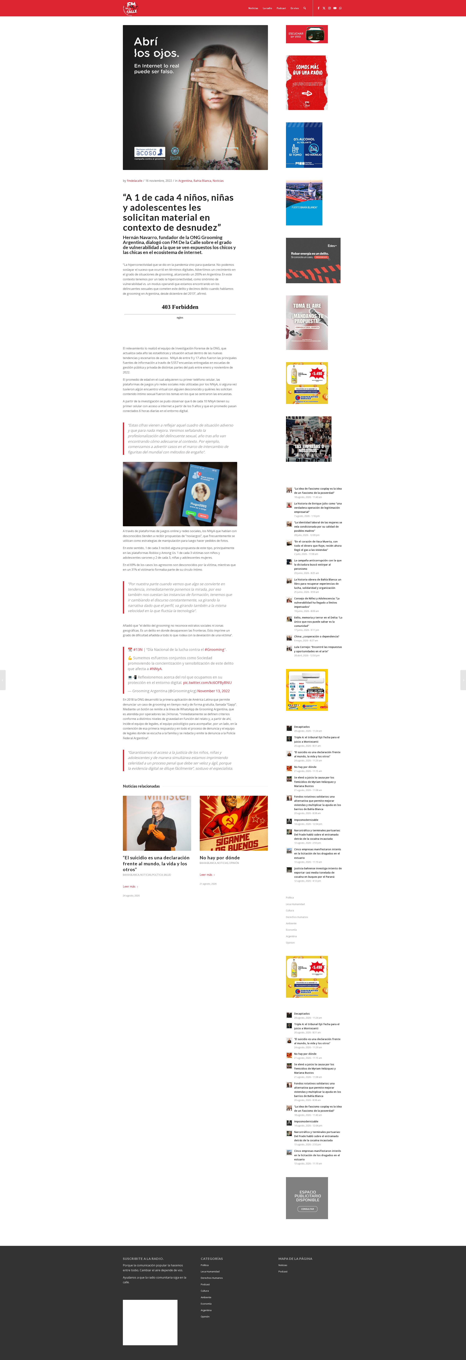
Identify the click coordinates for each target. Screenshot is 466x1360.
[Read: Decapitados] (289, 728)
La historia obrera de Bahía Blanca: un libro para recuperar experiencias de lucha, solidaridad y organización (317, 584)
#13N (138, 649)
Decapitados (302, 726)
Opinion (290, 942)
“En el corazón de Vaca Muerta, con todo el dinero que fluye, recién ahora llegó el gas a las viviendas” (317, 546)
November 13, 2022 (213, 690)
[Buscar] (304, 8)
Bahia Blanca (202, 181)
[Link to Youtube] (335, 8)
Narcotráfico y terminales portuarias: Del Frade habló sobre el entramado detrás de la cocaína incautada (317, 834)
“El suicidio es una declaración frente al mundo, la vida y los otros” (156, 863)
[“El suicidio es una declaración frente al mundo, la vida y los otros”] (157, 823)
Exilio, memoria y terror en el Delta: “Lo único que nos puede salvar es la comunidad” (318, 622)
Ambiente (291, 923)
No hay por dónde (220, 857)
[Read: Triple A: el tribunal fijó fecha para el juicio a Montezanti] (289, 739)
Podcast (205, 1284)
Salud (167, 874)
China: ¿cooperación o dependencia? (316, 636)
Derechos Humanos (297, 917)
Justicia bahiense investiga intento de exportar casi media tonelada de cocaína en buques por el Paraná (318, 872)
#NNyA (156, 668)
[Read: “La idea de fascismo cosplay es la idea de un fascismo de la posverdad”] (289, 490)
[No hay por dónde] (234, 823)
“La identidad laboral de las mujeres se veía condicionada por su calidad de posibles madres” (318, 526)
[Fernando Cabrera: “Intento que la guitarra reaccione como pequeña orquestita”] (3, 680)
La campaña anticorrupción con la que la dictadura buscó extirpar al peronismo (317, 564)
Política (157, 874)
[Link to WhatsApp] (340, 8)
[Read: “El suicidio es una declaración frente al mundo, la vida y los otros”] (289, 753)
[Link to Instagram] (329, 8)
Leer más (129, 886)
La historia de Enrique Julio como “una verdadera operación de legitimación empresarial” (318, 508)
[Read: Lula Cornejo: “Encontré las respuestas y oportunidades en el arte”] (289, 648)
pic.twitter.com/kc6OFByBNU (207, 682)
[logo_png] (131, 8)
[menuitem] (253, 8)
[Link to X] (324, 8)
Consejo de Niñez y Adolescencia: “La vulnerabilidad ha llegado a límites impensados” (316, 602)
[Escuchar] (307, 42)
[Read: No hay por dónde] (289, 768)
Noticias (218, 181)
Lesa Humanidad (295, 904)
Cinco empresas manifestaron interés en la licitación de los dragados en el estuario (317, 853)
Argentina (185, 181)
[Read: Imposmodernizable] (289, 821)
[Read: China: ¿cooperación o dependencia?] (289, 638)
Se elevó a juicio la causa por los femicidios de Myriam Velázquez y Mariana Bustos (315, 782)
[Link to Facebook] (318, 8)
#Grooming (214, 649)
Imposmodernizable (306, 820)
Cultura (290, 910)
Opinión (234, 863)
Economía (291, 929)
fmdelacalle (134, 181)
